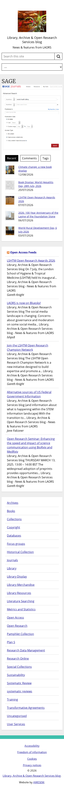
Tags (45, 158)
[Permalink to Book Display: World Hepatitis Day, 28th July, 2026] (10, 185)
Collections (14, 519)
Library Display (17, 577)
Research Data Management (26, 650)
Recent (11, 158)
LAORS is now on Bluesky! (24, 303)
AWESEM (38, 782)
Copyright (13, 527)
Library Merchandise (20, 585)
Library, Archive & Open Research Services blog (32, 39)
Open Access (15, 618)
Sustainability (16, 675)
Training (12, 699)
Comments (29, 158)
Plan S (11, 642)
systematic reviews (19, 691)
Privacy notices (32, 765)
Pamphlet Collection (20, 634)
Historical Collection (20, 552)
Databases (14, 536)
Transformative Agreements (26, 708)
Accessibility (32, 745)
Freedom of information (32, 752)
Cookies (32, 758)
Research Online (18, 659)
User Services (16, 724)
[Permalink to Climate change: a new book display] (10, 170)
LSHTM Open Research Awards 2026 (31, 261)
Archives (12, 503)
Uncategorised (17, 716)
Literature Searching (20, 601)
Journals (12, 560)
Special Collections (19, 667)
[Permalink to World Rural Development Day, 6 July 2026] (10, 231)
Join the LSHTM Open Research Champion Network (27, 347)
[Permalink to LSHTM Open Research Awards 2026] (10, 200)
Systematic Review (19, 683)
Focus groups (16, 544)
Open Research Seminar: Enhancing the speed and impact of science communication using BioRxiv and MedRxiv (31, 445)
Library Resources (19, 593)
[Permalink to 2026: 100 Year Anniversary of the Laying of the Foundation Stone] (10, 215)
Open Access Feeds (23, 252)
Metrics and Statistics (21, 609)
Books (11, 511)
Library (11, 568)
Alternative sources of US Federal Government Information (29, 394)
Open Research (17, 626)
